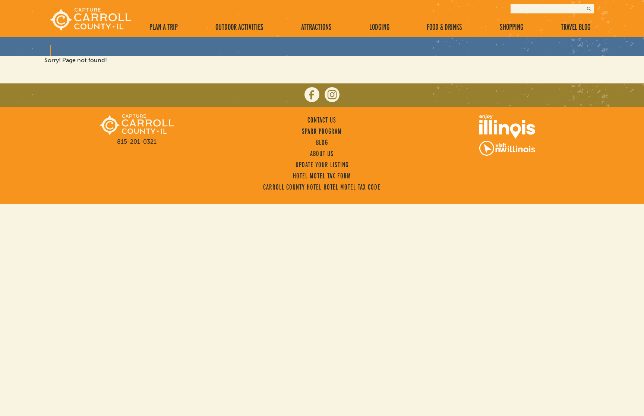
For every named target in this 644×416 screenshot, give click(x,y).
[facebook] (311, 94)
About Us (322, 153)
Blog (322, 142)
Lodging (379, 26)
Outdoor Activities (239, 26)
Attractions (316, 26)
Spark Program (322, 131)
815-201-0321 (137, 142)
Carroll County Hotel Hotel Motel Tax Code (322, 187)
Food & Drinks (444, 26)
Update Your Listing (322, 165)
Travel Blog (575, 26)
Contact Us (321, 120)
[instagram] (332, 94)
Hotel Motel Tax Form (322, 176)
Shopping (511, 26)
